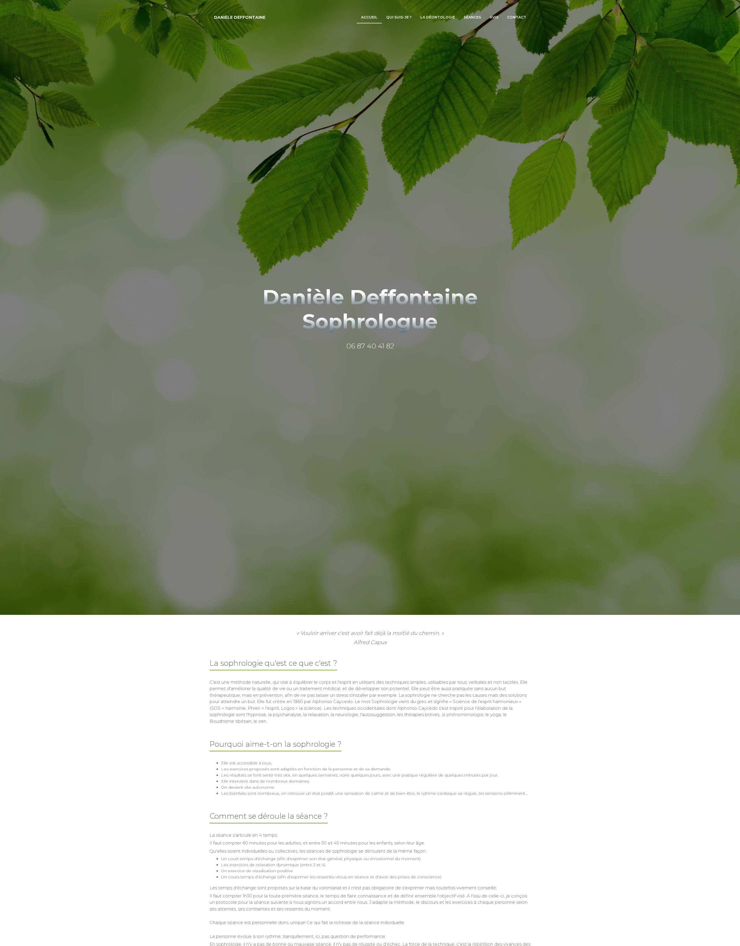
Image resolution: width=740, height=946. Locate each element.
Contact (516, 17)
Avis (494, 17)
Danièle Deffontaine (239, 17)
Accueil (369, 17)
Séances (472, 17)
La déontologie (437, 17)
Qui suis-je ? (399, 17)
